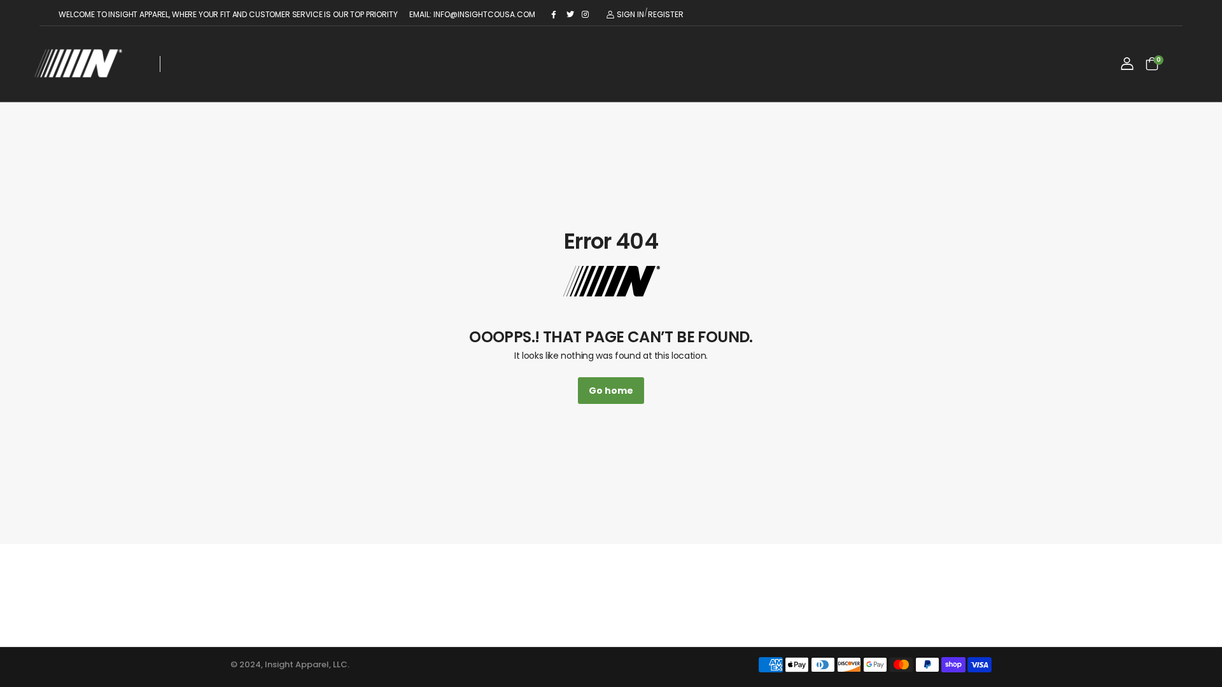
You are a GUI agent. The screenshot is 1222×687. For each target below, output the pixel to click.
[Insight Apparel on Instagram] (586, 14)
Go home (611, 390)
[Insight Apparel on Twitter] (570, 14)
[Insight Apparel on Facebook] (555, 14)
